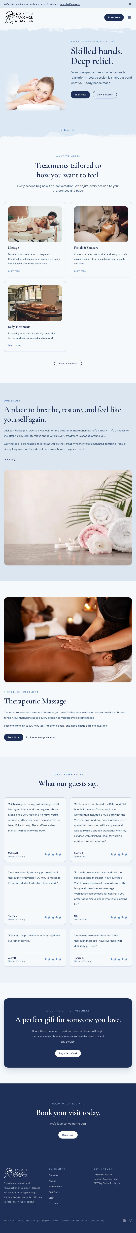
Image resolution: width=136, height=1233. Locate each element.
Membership (56, 1186)
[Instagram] (130, 1220)
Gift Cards (54, 1192)
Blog (51, 1197)
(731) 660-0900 (103, 1174)
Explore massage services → (42, 737)
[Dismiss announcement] (130, 4)
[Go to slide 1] (61, 130)
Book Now (114, 17)
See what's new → (70, 3)
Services (53, 1175)
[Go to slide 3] (68, 130)
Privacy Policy (97, 1220)
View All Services (68, 363)
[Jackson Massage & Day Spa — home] (19, 17)
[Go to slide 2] (65, 130)
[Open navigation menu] (129, 17)
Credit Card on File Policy (74, 1220)
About (52, 1180)
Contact (53, 1203)
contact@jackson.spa (106, 1178)
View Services (105, 94)
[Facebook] (124, 1220)
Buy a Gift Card (68, 1053)
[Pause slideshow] (73, 130)
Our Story (9, 459)
